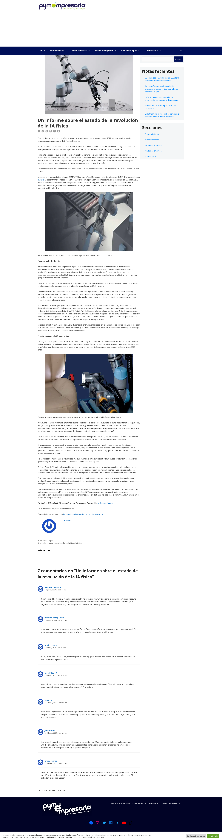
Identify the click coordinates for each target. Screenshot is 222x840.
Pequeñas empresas (104, 50)
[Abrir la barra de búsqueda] (181, 51)
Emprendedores (57, 50)
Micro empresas (79, 50)
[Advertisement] (111, 29)
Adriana (67, 520)
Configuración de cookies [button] (196, 836)
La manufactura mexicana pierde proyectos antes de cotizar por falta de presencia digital (161, 89)
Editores (163, 803)
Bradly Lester (51, 645)
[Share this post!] (39, 131)
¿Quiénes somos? (139, 803)
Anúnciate (153, 803)
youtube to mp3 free (54, 617)
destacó (41, 180)
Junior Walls (50, 730)
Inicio (42, 50)
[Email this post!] (58, 131)
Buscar (178, 59)
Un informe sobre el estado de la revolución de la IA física (61, 543)
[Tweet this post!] (43, 131)
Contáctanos (174, 803)
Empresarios (153, 50)
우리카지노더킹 (51, 673)
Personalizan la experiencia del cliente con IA (83, 514)
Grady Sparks (51, 761)
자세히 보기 (49, 700)
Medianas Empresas (47, 541)
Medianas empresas (130, 50)
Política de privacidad (120, 803)
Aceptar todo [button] (213, 836)
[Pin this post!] (50, 131)
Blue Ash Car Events (54, 587)
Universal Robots (105, 503)
